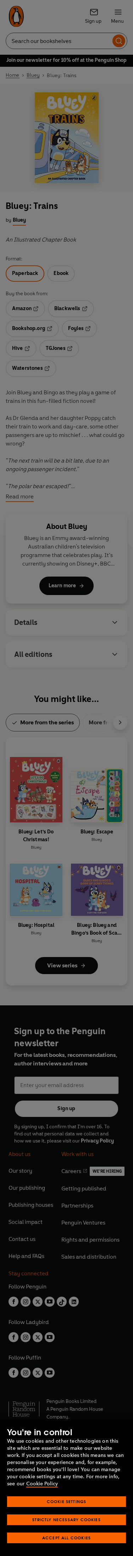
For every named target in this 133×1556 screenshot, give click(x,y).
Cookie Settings (67, 1501)
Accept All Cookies (66, 1537)
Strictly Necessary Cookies (66, 1519)
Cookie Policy (42, 1484)
